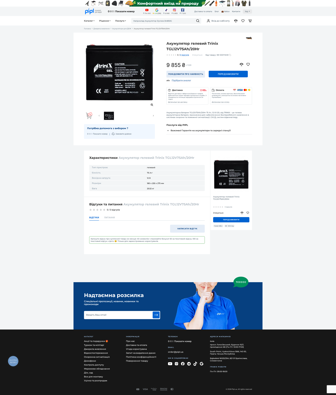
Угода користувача (136, 349)
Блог (217, 11)
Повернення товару (137, 361)
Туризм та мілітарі (94, 345)
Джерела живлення (101, 29)
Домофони (90, 361)
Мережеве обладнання (97, 369)
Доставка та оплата (203, 11)
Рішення (104, 21)
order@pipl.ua (175, 352)
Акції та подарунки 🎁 (96, 341)
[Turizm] (168, 3)
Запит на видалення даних (141, 353)
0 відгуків (184, 55)
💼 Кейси (225, 11)
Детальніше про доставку (177, 102)
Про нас (130, 341)
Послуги (119, 21)
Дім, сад (88, 372)
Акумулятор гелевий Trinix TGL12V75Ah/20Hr (226, 198)
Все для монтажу (93, 376)
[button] (99, 115)
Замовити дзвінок (124, 134)
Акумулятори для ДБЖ (121, 29)
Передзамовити (228, 74)
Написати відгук (187, 228)
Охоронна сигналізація (97, 357)
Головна (87, 29)
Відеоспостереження (96, 353)
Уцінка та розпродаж (95, 380)
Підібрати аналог (181, 80)
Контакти (236, 11)
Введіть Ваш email (96, 315)
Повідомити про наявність (185, 74)
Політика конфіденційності (141, 357)
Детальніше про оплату (220, 102)
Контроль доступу (94, 365)
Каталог (88, 21)
